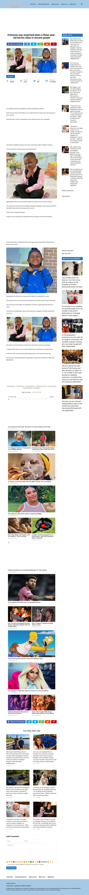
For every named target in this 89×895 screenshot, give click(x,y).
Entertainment (11, 386)
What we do (64, 4)
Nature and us (55, 4)
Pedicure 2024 (66, 196)
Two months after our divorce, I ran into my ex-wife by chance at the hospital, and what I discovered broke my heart (72, 282)
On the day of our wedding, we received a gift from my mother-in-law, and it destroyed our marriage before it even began (72, 310)
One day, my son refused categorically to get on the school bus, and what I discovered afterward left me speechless (72, 405)
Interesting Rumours (43, 4)
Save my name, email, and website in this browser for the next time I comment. (26, 864)
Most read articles (41, 386)
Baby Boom (73, 4)
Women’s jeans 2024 (67, 250)
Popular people (28, 388)
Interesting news (30, 386)
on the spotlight (52, 386)
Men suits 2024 (66, 253)
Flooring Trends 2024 (67, 190)
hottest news (20, 386)
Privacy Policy (9, 885)
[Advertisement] (44, 22)
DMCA (23, 885)
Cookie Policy (17, 885)
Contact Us (28, 885)
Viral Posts (33, 4)
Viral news (37, 388)
